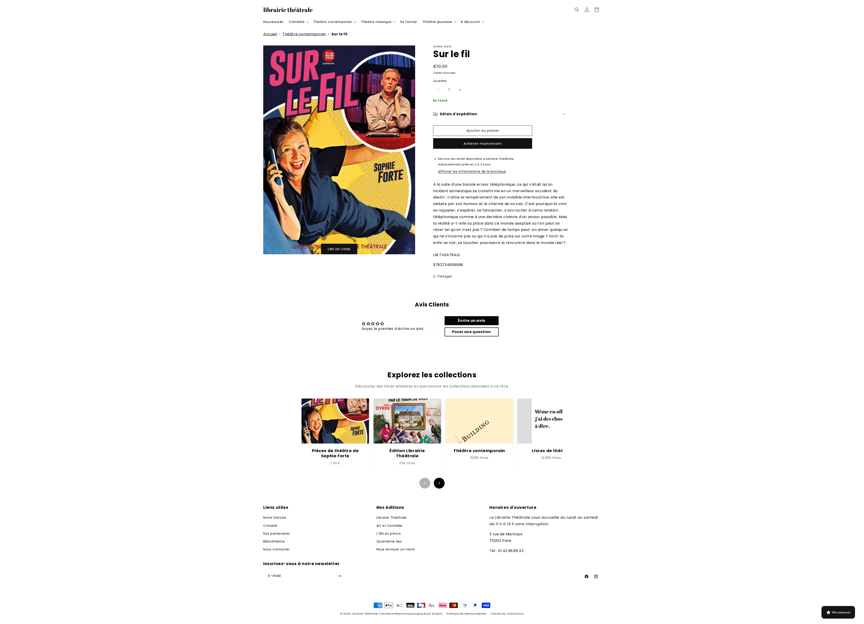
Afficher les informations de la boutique (472, 171)
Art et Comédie (389, 525)
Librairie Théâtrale (391, 518)
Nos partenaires (276, 533)
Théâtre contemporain (304, 34)
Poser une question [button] (471, 331)
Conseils (270, 525)
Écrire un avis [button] (471, 320)
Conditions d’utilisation (507, 613)
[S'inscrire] (339, 576)
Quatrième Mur (389, 541)
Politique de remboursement (466, 613)
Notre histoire (274, 518)
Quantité (439, 81)
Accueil (270, 34)
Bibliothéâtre (274, 541)
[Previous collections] (424, 483)
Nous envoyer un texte (395, 549)
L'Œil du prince (388, 533)
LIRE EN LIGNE (339, 249)
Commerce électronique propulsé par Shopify (410, 613)
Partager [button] (445, 276)
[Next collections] (439, 483)
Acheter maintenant (483, 143)
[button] (298, 22)
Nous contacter (276, 549)
